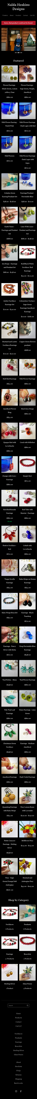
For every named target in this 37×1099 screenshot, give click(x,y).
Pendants (18, 1038)
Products (5, 15)
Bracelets (18, 1046)
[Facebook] (20, 1091)
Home (18, 1013)
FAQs (18, 1070)
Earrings (18, 1042)
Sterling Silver (18, 1050)
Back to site (18, 1083)
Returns (19, 1075)
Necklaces (18, 1033)
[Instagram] (16, 1091)
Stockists (18, 15)
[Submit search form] (28, 1005)
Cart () (32, 15)
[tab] (15, 52)
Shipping (18, 1079)
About (12, 15)
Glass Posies (18, 1054)
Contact (25, 15)
